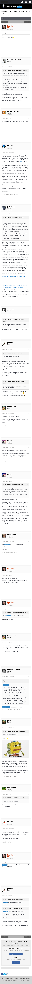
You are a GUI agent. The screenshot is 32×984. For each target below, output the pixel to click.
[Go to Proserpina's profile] (4, 408)
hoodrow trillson (14, 60)
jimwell (10, 343)
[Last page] (30, 22)
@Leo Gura (7, 544)
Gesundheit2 (12, 787)
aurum (19, 353)
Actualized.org (5, 978)
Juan (9, 721)
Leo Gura (19, 731)
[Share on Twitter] (4, 974)
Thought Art (20, 70)
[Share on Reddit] (7, 974)
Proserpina (11, 407)
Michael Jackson (13, 670)
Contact (28, 978)
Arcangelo (11, 309)
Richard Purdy (13, 111)
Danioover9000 (21, 680)
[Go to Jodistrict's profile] (4, 208)
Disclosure (22, 978)
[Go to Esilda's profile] (4, 441)
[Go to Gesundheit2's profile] (4, 788)
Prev (5, 21)
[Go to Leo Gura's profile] (4, 27)
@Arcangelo (6, 684)
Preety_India (12, 534)
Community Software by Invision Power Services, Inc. (16, 981)
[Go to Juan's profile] (4, 722)
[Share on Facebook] (2, 974)
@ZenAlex (6, 911)
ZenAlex (8, 15)
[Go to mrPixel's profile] (4, 146)
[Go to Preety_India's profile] (4, 536)
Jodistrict (11, 207)
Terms (11, 978)
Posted (7, 33)
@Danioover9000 (6, 707)
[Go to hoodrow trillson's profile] (4, 61)
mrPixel (10, 145)
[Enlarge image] (15, 749)
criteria (20, 161)
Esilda (9, 440)
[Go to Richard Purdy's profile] (4, 112)
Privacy (16, 978)
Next (26, 21)
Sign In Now (16, 962)
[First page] (2, 22)
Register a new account (16, 954)
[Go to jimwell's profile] (4, 344)
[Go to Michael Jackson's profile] (4, 671)
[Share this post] (28, 33)
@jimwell (4, 864)
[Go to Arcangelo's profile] (4, 310)
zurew (18, 908)
